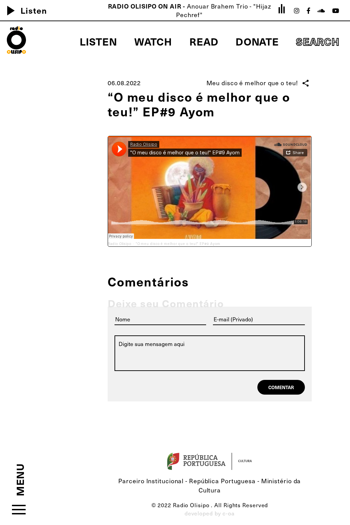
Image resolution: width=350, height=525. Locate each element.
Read (203, 41)
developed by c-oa (210, 513)
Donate (257, 41)
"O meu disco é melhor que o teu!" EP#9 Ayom (178, 243)
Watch (153, 41)
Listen (24, 10)
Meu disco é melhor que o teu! (252, 82)
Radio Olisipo (120, 243)
